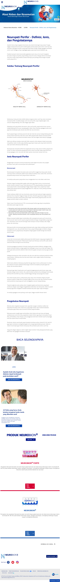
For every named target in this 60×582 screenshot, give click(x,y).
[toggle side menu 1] (2, 2)
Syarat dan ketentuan (14, 571)
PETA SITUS (4, 572)
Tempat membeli (51, 556)
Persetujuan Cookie (54, 580)
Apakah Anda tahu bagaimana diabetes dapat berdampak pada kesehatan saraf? (13, 374)
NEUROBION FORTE (30, 463)
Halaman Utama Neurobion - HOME (13, 27)
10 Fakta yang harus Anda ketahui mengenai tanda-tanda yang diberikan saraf (13, 412)
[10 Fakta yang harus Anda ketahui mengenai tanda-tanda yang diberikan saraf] (14, 397)
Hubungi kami (4, 571)
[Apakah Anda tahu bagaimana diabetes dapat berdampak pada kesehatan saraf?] (14, 353)
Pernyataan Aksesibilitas (42, 571)
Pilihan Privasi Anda (24, 571)
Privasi (34, 571)
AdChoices (10, 572)
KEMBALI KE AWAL (47, 544)
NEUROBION (30, 510)
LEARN (25, 27)
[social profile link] (8, 562)
